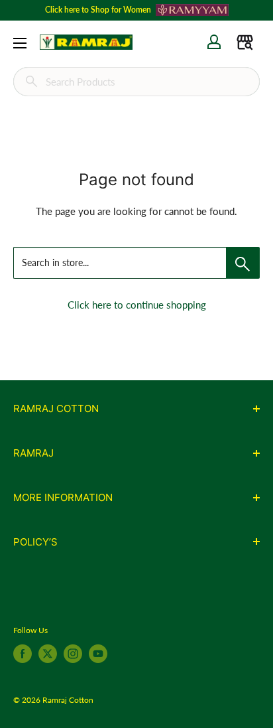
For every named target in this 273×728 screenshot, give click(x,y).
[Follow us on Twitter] (47, 653)
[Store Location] (244, 42)
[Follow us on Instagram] (73, 653)
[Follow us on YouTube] (98, 653)
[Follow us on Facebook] (22, 653)
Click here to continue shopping (137, 305)
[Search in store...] (243, 263)
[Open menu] (20, 43)
